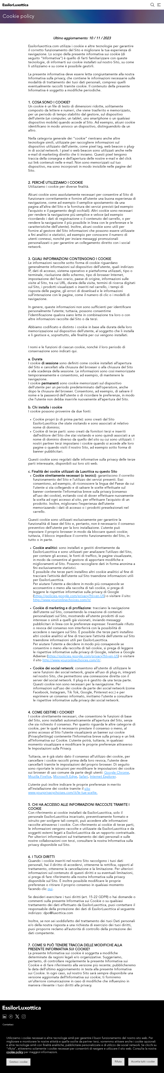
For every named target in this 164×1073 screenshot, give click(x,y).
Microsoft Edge (65, 776)
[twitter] (17, 1017)
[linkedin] (4, 1017)
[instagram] (24, 1017)
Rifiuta (118, 1061)
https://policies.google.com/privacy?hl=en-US (69, 596)
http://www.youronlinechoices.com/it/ (62, 600)
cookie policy (14, 1052)
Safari (83, 776)
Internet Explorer (103, 776)
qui (50, 889)
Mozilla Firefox (39, 776)
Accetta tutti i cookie (143, 1061)
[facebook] (11, 1017)
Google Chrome (116, 772)
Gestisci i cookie (18, 1062)
